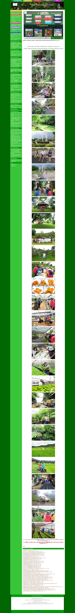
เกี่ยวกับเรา (47, 0)
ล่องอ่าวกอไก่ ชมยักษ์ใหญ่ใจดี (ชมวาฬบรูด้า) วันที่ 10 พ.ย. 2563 (32, 566)
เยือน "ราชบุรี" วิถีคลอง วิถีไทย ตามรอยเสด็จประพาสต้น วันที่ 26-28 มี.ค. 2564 (34, 552)
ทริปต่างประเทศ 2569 (38, 0)
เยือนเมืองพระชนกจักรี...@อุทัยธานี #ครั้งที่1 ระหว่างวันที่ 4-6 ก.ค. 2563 (33, 582)
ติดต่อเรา (57, 0)
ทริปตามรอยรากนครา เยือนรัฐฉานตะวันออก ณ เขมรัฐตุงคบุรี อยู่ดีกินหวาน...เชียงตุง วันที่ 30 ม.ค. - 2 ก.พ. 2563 (38, 588)
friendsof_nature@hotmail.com (40, 603)
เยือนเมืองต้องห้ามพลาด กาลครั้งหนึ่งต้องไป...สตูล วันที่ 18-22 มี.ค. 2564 (33, 553)
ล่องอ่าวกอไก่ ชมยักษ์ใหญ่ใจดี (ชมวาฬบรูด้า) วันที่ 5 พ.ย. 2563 (32, 567)
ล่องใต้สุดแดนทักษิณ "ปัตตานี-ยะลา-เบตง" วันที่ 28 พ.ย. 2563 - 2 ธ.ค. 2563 (33, 562)
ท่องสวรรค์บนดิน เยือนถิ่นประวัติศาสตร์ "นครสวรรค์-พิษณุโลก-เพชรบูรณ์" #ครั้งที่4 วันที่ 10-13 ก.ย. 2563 (37, 571)
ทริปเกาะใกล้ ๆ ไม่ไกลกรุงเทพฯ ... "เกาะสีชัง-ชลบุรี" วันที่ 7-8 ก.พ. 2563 (33, 585)
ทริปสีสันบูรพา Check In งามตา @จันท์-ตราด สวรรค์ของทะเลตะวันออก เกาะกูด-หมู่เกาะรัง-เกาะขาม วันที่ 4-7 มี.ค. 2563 (40, 583)
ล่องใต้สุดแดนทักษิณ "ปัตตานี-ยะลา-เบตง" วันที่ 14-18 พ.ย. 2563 (32, 564)
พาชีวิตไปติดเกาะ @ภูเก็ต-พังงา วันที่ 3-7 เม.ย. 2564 (30, 550)
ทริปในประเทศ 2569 (27, 0)
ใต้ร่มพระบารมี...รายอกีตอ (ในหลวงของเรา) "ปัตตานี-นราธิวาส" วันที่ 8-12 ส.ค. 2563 (35, 579)
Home (18, 0)
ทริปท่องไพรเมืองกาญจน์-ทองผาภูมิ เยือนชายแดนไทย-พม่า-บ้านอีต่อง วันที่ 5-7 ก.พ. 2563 (35, 587)
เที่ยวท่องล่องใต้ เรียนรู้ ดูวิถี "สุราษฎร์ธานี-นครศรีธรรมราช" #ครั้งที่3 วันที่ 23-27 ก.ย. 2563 (35, 570)
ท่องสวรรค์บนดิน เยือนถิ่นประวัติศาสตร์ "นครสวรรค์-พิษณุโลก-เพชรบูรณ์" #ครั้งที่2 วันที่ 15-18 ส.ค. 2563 (37, 578)
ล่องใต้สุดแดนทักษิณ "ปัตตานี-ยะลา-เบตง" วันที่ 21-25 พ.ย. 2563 (32, 563)
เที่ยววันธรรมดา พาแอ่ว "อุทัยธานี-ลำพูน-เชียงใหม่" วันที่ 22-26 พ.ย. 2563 (33, 561)
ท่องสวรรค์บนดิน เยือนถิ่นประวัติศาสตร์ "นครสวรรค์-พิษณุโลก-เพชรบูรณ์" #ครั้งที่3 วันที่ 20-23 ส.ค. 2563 (37, 577)
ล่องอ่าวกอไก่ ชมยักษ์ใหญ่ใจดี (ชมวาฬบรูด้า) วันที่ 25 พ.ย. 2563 (32, 565)
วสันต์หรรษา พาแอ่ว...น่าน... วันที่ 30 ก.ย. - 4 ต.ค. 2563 (31, 569)
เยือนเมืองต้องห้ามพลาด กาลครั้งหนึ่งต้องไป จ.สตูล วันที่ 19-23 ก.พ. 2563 (33, 584)
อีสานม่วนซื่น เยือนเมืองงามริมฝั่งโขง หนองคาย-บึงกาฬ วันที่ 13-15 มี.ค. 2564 (34, 554)
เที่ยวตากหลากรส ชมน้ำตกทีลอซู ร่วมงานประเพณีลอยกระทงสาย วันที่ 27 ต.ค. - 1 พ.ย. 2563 (36, 568)
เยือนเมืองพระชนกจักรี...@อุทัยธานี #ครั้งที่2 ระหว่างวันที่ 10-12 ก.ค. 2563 (33, 581)
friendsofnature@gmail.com (28, 603)
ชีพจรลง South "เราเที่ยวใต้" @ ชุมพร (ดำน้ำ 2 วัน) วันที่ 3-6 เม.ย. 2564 (33, 551)
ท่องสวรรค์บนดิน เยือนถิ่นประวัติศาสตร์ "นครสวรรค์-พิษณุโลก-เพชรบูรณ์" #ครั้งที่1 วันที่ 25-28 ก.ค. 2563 (37, 580)
